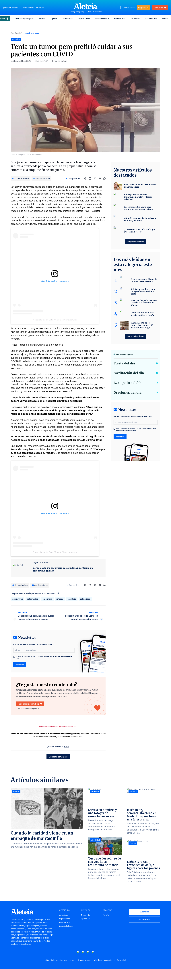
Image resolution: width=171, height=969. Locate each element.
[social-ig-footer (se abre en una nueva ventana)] (93, 952)
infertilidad (95, 840)
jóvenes (133, 843)
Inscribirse (19, 664)
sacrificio (72, 599)
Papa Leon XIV (151, 18)
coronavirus (17, 599)
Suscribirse (144, 911)
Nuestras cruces (32, 33)
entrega (59, 599)
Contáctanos (109, 960)
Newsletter (86, 915)
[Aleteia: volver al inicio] (85, 6)
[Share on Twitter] (95, 178)
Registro (141, 7)
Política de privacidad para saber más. (136, 429)
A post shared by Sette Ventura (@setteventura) (55, 320)
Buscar (41, 7)
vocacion (133, 791)
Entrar (66, 746)
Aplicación (85, 919)
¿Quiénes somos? (84, 960)
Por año (106, 915)
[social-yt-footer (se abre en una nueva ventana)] (78, 952)
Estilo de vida (119, 18)
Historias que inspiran (24, 18)
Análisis (42, 18)
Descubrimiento (102, 18)
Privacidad (121, 960)
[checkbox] (14, 656)
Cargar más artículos (135, 241)
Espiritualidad (84, 18)
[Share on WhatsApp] (104, 178)
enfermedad (32, 599)
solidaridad (85, 599)
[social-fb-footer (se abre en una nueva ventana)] (83, 952)
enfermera (47, 599)
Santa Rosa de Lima (95, 12)
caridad (16, 791)
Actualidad (134, 18)
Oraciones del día (127, 393)
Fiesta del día (124, 363)
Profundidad (68, 18)
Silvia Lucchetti (41, 61)
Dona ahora (158, 7)
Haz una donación (67, 960)
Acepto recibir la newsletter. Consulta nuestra (44, 657)
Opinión (54, 18)
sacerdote (95, 791)
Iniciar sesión (129, 7)
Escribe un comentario (58, 756)
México (165, 18)
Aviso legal (98, 960)
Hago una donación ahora (28, 704)
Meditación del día (129, 373)
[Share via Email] (100, 178)
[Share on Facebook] (85, 178)
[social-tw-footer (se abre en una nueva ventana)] (88, 952)
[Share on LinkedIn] (90, 178)
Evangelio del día (127, 383)
